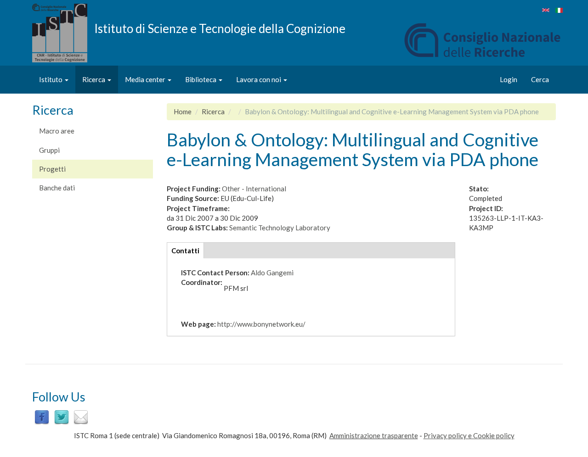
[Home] (63, 33)
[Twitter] (61, 416)
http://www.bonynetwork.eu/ (261, 324)
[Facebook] (41, 416)
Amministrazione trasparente (373, 435)
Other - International (254, 188)
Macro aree (56, 131)
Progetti (52, 169)
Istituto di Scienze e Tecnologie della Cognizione (219, 28)
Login (508, 79)
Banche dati (57, 188)
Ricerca (94, 79)
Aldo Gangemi (272, 272)
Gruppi (49, 150)
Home (183, 111)
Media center (146, 79)
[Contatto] (81, 416)
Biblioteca (201, 79)
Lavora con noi (259, 79)
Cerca (540, 79)
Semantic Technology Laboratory (279, 227)
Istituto (51, 79)
